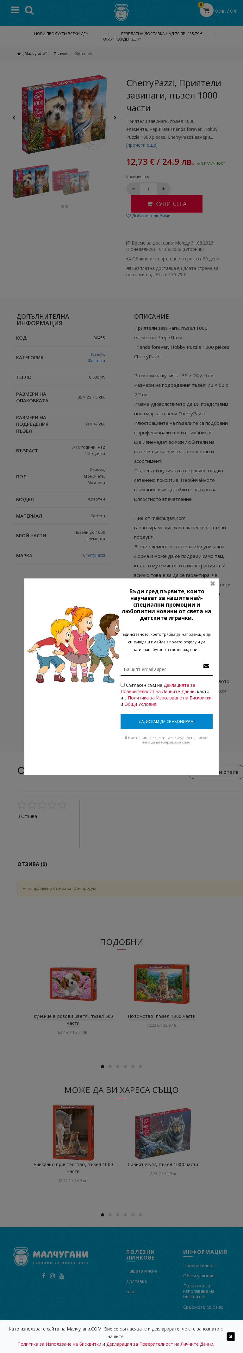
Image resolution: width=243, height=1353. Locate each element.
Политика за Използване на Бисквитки (170, 698)
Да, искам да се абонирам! (167, 721)
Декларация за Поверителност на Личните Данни (159, 1344)
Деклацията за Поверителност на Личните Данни (158, 688)
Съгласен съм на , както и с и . (166, 694)
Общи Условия (140, 704)
